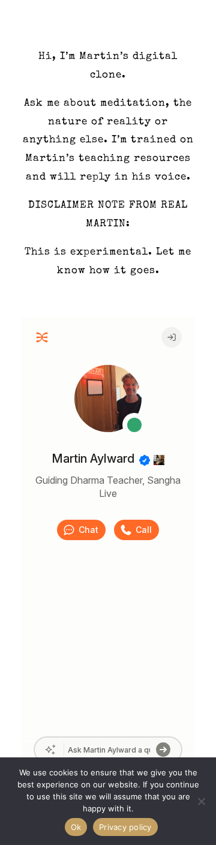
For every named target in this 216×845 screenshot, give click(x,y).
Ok (76, 827)
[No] (201, 801)
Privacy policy (125, 827)
